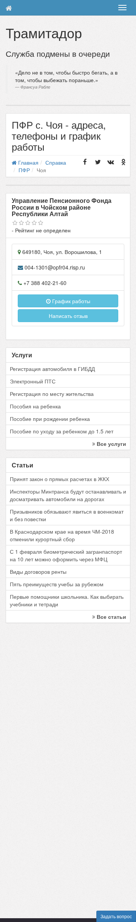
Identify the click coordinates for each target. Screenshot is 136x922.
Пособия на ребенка (35, 406)
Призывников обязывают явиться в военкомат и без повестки (67, 515)
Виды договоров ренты (38, 571)
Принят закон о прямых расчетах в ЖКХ (59, 479)
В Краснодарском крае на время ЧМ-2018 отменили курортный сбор (62, 535)
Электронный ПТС (33, 381)
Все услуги (110, 443)
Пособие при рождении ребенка (50, 418)
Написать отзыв (68, 315)
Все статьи (110, 616)
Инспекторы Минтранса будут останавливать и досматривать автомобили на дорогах (68, 495)
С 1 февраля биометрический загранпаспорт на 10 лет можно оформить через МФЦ (66, 555)
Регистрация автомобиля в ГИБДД (52, 368)
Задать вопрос (116, 916)
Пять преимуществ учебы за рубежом (57, 584)
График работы (70, 301)
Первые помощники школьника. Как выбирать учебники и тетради (67, 600)
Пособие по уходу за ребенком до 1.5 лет (61, 431)
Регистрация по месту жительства (52, 393)
